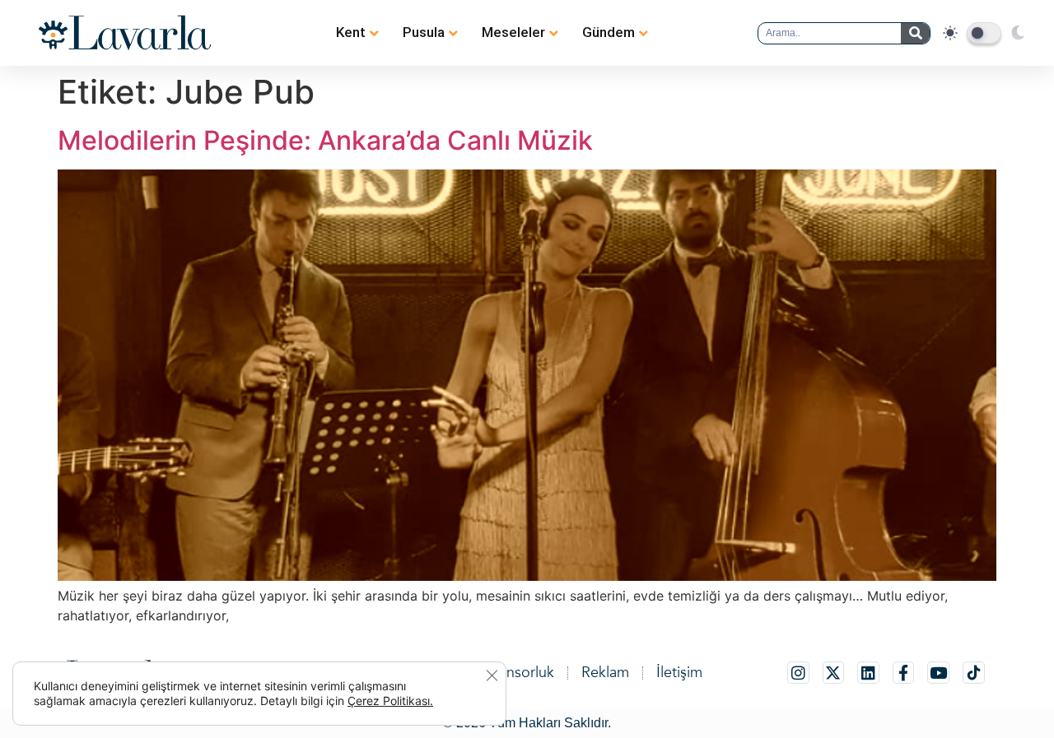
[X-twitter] (834, 672)
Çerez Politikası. (390, 701)
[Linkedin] (868, 672)
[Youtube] (938, 672)
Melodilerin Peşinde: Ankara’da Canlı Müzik (325, 140)
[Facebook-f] (904, 672)
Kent (351, 32)
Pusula (424, 32)
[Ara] (915, 33)
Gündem (608, 32)
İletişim (679, 672)
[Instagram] (798, 672)
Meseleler (513, 32)
